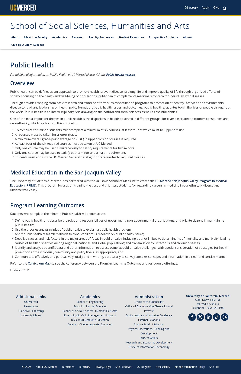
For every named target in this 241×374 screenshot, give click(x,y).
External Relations (149, 320)
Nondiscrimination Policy (190, 367)
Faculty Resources (101, 37)
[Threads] (225, 317)
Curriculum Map (39, 263)
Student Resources (131, 37)
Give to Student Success (27, 45)
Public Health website (120, 75)
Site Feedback (123, 367)
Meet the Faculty (35, 37)
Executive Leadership (31, 311)
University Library (31, 315)
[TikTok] (216, 317)
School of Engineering (90, 302)
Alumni (187, 37)
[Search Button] (224, 8)
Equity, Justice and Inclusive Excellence (149, 315)
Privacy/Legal (103, 367)
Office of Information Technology (148, 347)
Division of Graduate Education (90, 320)
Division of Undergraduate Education (90, 324)
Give (216, 7)
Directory (191, 7)
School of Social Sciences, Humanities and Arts (99, 27)
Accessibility (163, 367)
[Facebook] (192, 317)
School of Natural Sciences (90, 306)
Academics (59, 37)
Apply (206, 7)
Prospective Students (163, 37)
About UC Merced (46, 367)
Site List (214, 367)
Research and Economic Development (149, 342)
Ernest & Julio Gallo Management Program (90, 315)
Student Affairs (149, 338)
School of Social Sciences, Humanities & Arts (90, 311)
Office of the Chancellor (148, 302)
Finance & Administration (148, 324)
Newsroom (31, 306)
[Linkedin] (208, 317)
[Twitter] (200, 317)
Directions (68, 367)
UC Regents (144, 367)
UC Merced (31, 302)
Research (78, 37)
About (15, 37)
